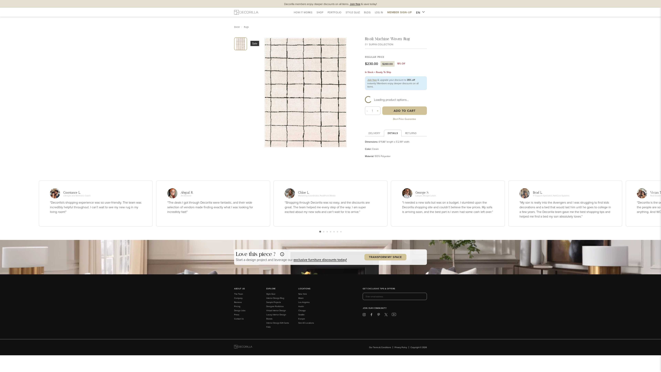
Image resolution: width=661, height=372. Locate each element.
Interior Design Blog (275, 298)
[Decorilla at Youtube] (394, 315)
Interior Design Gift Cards (277, 322)
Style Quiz (270, 293)
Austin (301, 306)
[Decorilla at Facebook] (371, 315)
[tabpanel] (396, 149)
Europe (301, 318)
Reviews (238, 302)
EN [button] (418, 12)
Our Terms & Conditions (380, 347)
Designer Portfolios (275, 306)
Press (236, 314)
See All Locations (306, 322)
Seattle (301, 314)
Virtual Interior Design (276, 310)
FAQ (268, 327)
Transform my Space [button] (385, 257)
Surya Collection (381, 44)
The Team (238, 293)
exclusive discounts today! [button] (320, 259)
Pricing (237, 306)
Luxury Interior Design (276, 314)
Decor (237, 26)
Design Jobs (239, 310)
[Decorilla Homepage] (246, 12)
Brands (269, 318)
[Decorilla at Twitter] (386, 315)
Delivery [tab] (374, 133)
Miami (300, 298)
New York (302, 293)
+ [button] (378, 111)
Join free (372, 80)
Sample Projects (273, 302)
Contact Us (239, 318)
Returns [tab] (411, 133)
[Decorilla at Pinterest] (378, 315)
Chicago (302, 310)
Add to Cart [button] (405, 110)
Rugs (246, 26)
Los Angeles (304, 302)
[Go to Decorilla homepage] (243, 347)
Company (238, 298)
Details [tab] (393, 133)
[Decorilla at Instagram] (364, 315)
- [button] (367, 111)
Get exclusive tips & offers (379, 289)
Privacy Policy (401, 347)
